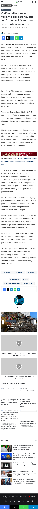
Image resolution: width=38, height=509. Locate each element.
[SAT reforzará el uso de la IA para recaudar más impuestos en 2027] (6, 465)
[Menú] (2, 3)
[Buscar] (36, 3)
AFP (5, 33)
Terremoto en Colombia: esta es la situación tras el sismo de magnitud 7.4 (18, 325)
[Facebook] (3, 38)
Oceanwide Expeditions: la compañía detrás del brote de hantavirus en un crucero (9, 401)
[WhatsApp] (17, 38)
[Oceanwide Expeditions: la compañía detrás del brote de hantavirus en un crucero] (9, 392)
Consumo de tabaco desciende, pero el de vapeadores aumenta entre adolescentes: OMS (8, 426)
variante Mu (29, 283)
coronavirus (15, 279)
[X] (8, 38)
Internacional (6, 10)
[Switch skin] (32, 3)
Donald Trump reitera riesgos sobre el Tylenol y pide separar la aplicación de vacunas (28, 424)
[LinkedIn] (12, 38)
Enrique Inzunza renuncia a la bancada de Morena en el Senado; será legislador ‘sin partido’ (24, 473)
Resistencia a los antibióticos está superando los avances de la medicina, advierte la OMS (28, 403)
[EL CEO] (19, 2)
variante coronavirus (12, 283)
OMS (25, 279)
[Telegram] (21, 38)
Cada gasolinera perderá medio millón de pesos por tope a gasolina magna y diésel (23, 447)
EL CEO (33, 496)
